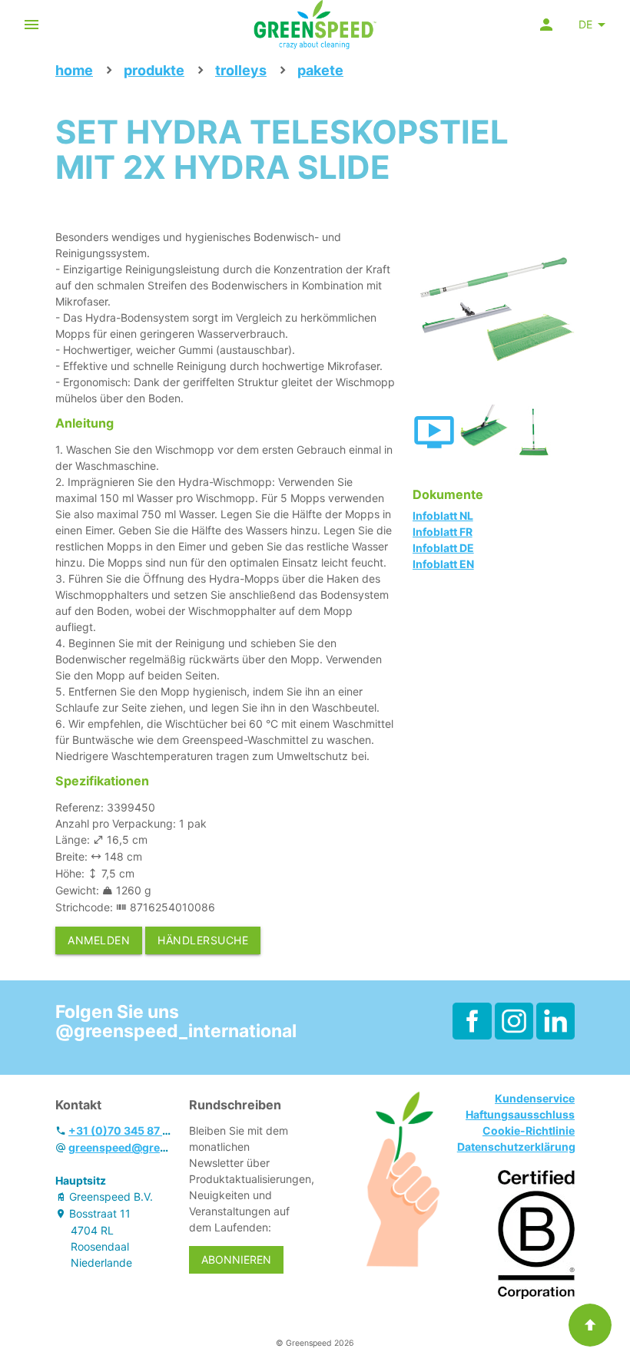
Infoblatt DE (443, 547)
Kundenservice (535, 1098)
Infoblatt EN (443, 563)
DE (585, 24)
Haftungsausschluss (520, 1114)
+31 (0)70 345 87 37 (121, 1130)
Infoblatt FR (442, 531)
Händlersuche (203, 940)
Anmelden (99, 940)
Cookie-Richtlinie (528, 1130)
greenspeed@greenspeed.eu (144, 1147)
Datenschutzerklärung (516, 1146)
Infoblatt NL (443, 515)
